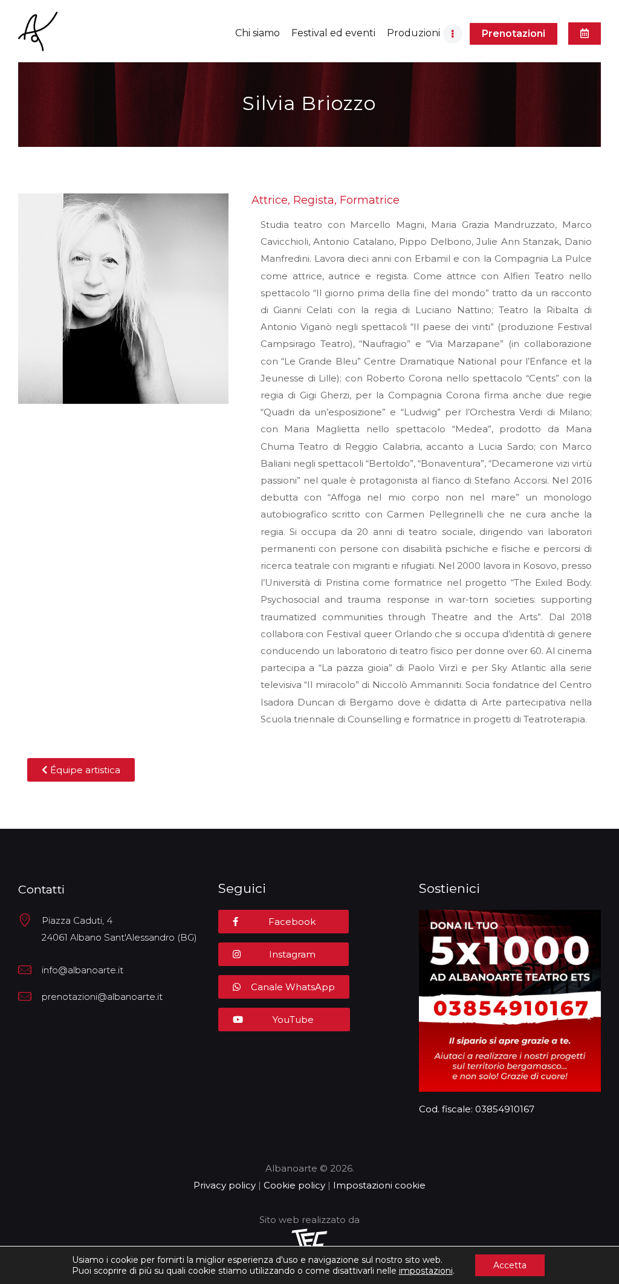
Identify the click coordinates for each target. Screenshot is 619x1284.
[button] (513, 34)
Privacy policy (224, 1185)
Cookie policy (294, 1185)
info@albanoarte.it (82, 970)
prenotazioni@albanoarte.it (102, 996)
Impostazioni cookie (379, 1185)
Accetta (510, 1265)
